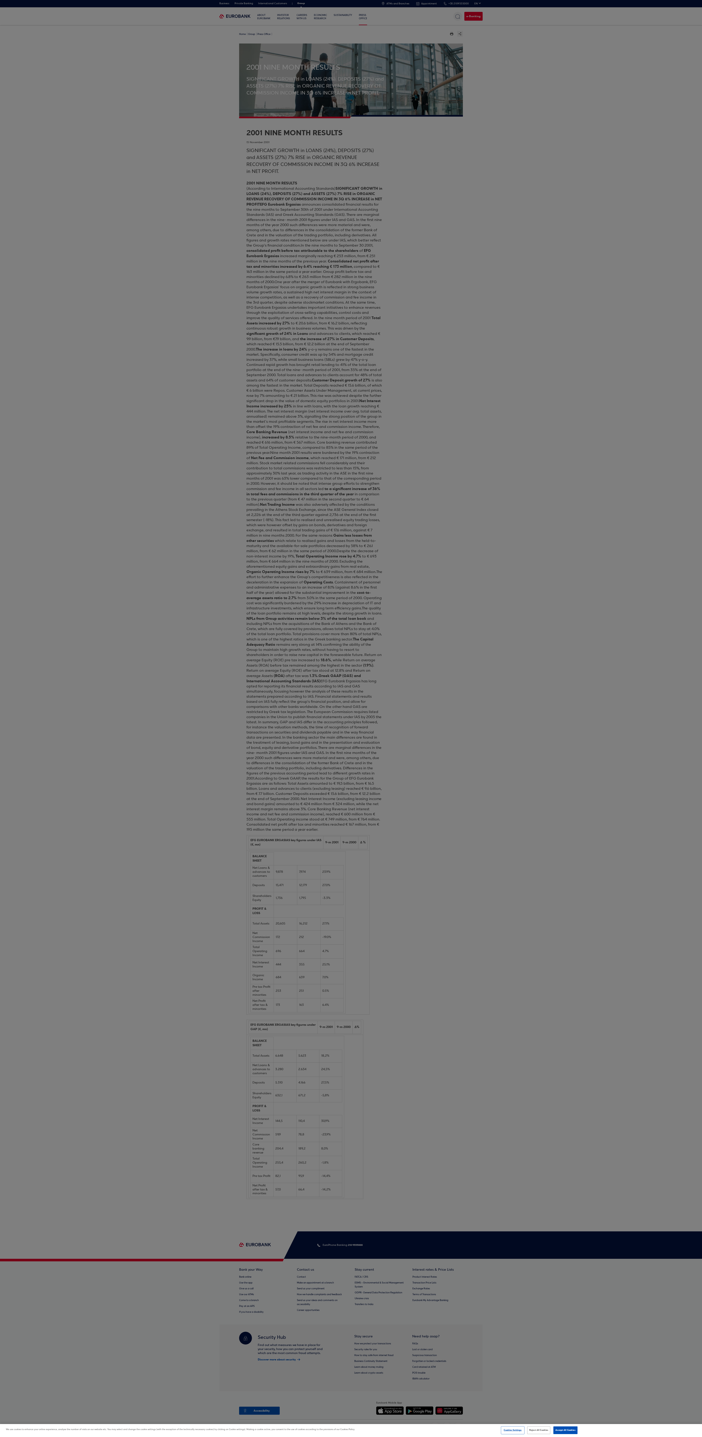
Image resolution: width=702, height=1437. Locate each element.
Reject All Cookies (538, 1430)
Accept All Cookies (565, 1430)
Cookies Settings (513, 1430)
